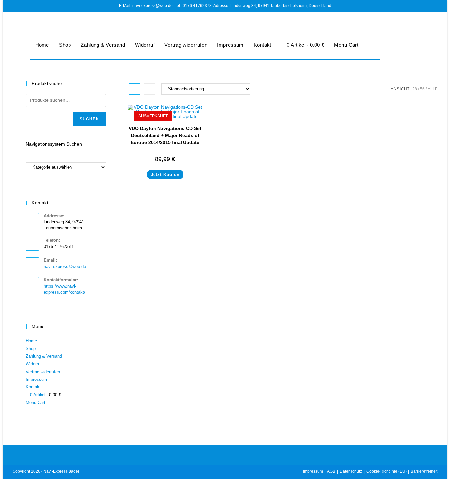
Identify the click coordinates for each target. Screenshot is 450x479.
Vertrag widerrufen (185, 45)
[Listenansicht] (149, 89)
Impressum (230, 45)
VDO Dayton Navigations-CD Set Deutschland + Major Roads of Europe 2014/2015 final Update (165, 135)
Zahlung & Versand (103, 45)
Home (42, 45)
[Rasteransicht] (134, 89)
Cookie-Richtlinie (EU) (386, 471)
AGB (331, 471)
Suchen (89, 119)
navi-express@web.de (65, 266)
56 (422, 89)
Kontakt (262, 45)
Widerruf (145, 45)
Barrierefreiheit (424, 471)
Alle (432, 89)
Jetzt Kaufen (165, 174)
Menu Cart (346, 45)
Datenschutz (351, 471)
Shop (65, 45)
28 (414, 89)
